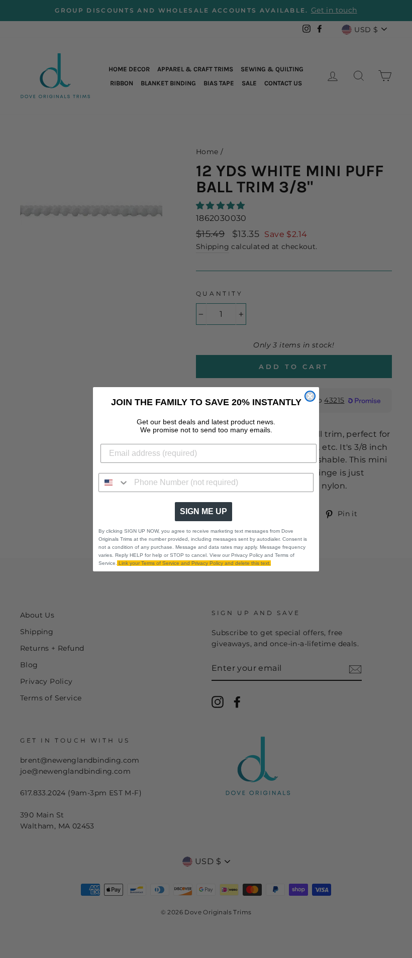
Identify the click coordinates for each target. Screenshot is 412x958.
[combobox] (114, 482)
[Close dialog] (310, 396)
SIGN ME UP (203, 511)
